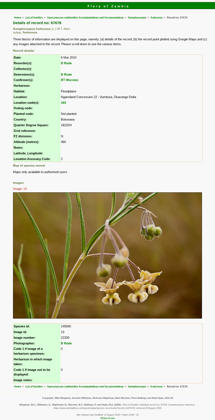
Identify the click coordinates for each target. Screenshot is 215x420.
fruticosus (157, 17)
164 (63, 102)
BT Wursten (69, 80)
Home (17, 17)
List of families (34, 17)
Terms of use (107, 418)
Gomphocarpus (137, 17)
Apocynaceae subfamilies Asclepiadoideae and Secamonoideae (85, 17)
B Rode (66, 63)
